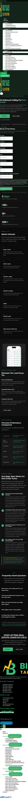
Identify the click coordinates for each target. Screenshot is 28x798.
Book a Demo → (8, 410)
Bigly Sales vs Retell (10, 66)
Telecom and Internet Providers (13, 48)
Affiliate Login (9, 771)
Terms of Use (5, 700)
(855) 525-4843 (6, 119)
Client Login (4, 75)
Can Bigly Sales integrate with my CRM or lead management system (12, 616)
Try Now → (5, 116)
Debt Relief (8, 33)
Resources (6, 774)
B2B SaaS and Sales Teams (11, 32)
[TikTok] (13, 712)
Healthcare (8, 38)
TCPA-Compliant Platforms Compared (14, 60)
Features (5, 736)
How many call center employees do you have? (9, 173)
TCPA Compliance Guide (10, 58)
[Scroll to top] (1, 727)
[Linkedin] (8, 712)
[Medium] (10, 712)
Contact (5, 70)
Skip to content (3, 0)
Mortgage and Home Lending (12, 44)
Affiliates (5, 768)
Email (1, 154)
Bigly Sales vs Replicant (11, 63)
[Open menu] (1, 93)
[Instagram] (5, 712)
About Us (5, 733)
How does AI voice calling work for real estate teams (12, 589)
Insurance (7, 41)
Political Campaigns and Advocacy (13, 45)
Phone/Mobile (2, 148)
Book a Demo (16, 116)
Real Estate (8, 47)
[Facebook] (3, 712)
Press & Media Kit (9, 69)
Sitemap (4, 702)
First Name (2, 135)
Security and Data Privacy (8, 704)
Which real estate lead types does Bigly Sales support (12, 603)
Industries (5, 745)
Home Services (8, 39)
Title (1, 167)
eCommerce (8, 35)
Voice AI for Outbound (11, 741)
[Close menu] (1, 729)
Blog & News (8, 55)
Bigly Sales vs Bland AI (10, 61)
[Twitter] (1, 712)
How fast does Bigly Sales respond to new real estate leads (12, 596)
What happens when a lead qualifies (11, 609)
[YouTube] (7, 712)
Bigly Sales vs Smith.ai (10, 67)
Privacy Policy (17, 184)
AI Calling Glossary (10, 57)
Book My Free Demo (6, 188)
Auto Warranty (9, 30)
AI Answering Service (10, 25)
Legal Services (9, 42)
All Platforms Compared (8, 684)
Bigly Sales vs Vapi (9, 64)
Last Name (2, 141)
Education (7, 36)
